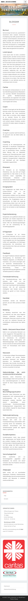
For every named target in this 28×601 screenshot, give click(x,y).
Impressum (7, 586)
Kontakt (6, 499)
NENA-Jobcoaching (8, 2)
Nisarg (16, 599)
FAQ (5, 495)
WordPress (22, 597)
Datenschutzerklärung (10, 589)
